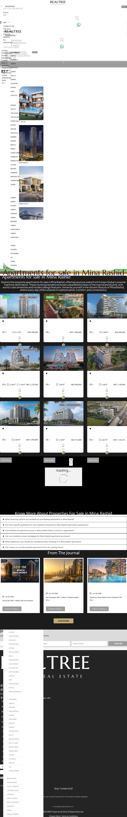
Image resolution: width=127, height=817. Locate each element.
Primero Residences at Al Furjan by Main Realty (19, 326)
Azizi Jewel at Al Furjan (57, 432)
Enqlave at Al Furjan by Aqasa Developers (61, 326)
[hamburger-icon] (124, 6)
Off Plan (22, 297)
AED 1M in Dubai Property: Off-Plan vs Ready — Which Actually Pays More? (17, 590)
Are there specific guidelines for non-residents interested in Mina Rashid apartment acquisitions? (47, 525)
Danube (77, 349)
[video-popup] (20, 400)
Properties (9, 6)
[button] (63, 519)
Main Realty (32, 297)
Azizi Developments (117, 297)
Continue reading (11, 609)
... (33, 600)
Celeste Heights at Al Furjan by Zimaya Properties (106, 378)
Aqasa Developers (74, 297)
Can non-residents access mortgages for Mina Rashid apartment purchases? (37, 536)
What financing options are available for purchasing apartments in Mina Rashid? (39, 519)
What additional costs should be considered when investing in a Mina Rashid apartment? (43, 542)
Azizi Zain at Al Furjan (13, 432)
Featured (7, 297)
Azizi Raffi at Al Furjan (101, 324)
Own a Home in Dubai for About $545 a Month (104, 588)
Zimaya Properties (117, 349)
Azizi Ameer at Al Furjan (14, 376)
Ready (62, 405)
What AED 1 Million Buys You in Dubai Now (62, 588)
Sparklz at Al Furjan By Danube (62, 376)
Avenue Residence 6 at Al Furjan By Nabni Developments (106, 434)
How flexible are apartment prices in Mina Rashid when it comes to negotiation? (39, 530)
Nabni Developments (116, 405)
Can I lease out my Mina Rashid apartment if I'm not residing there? (34, 547)
